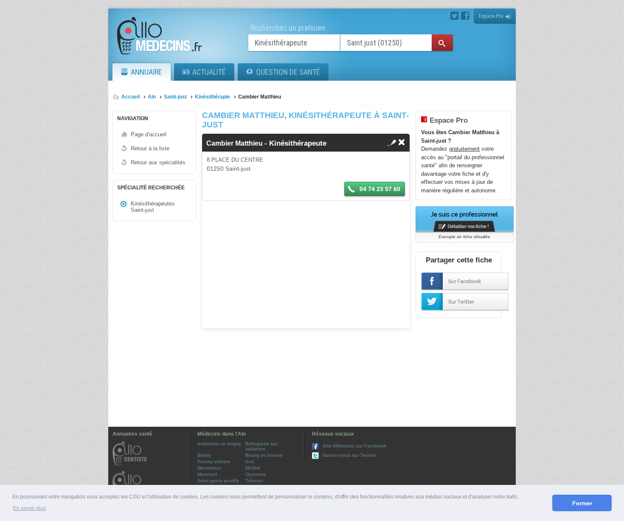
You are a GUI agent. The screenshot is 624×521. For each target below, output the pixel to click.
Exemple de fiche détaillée (464, 236)
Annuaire (146, 72)
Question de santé (288, 72)
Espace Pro (491, 16)
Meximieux (209, 467)
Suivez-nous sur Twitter (349, 455)
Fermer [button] (582, 503)
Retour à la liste (150, 148)
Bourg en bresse (263, 455)
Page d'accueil (148, 134)
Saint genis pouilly (218, 480)
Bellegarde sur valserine (261, 446)
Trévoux (254, 480)
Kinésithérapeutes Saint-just (153, 206)
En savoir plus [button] (29, 508)
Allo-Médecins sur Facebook (354, 445)
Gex (249, 461)
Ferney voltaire (213, 461)
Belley (204, 455)
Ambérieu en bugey (219, 443)
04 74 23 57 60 (379, 189)
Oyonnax (255, 474)
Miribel (252, 467)
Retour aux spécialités (158, 162)
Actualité (209, 72)
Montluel (207, 474)
